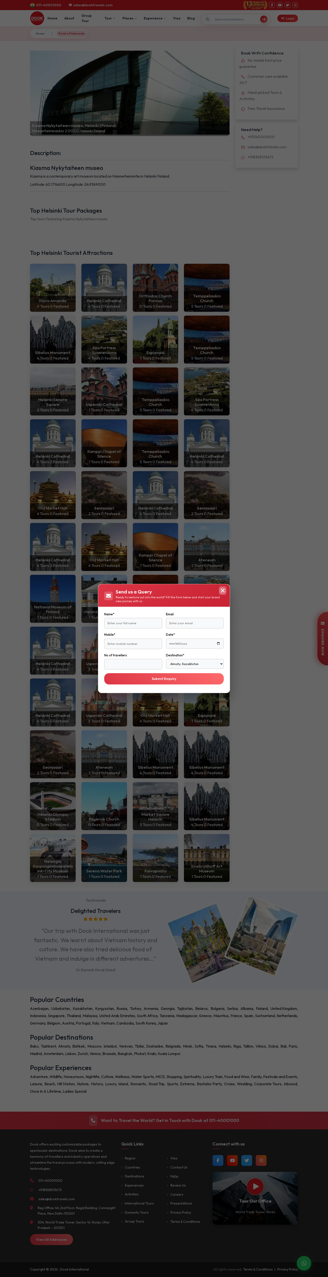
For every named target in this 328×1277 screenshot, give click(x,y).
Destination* (175, 655)
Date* (170, 634)
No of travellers (115, 655)
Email (170, 614)
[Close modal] (222, 590)
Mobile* (109, 634)
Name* (109, 614)
